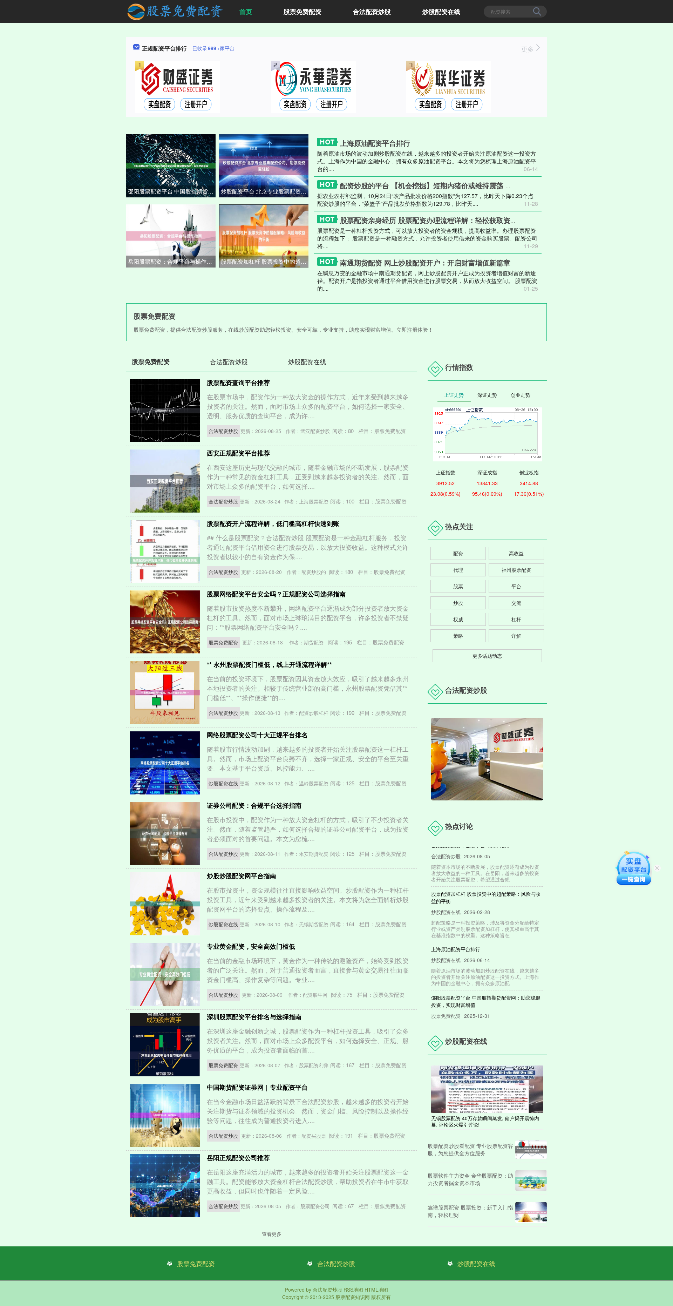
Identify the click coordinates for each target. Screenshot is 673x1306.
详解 (516, 635)
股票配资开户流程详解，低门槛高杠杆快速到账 (273, 523)
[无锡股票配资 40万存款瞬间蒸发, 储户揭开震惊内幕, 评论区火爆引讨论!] (487, 1088)
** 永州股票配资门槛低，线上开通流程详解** (269, 664)
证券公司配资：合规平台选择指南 (254, 805)
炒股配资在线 (441, 11)
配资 (458, 553)
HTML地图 (376, 1289)
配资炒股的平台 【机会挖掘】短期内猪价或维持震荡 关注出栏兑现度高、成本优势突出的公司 (486, 185)
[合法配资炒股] (174, 10)
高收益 (516, 553)
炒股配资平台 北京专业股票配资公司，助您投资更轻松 (264, 191)
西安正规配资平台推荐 (238, 453)
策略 (458, 635)
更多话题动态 (487, 655)
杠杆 (516, 619)
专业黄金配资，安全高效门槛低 (251, 946)
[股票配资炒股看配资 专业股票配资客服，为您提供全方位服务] (531, 1149)
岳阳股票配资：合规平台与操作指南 (172, 261)
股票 (458, 586)
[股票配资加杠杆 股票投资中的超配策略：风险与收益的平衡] (263, 235)
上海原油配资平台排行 (375, 143)
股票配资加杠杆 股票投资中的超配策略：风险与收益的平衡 (264, 261)
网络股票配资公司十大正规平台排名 (257, 734)
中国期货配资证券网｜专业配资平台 (257, 1087)
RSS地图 (353, 1289)
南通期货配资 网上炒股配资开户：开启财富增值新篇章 (425, 262)
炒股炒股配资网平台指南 (241, 875)
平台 (516, 586)
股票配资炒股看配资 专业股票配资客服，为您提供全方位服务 (470, 1149)
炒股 (458, 602)
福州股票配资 (516, 569)
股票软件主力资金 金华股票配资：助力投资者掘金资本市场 (470, 1179)
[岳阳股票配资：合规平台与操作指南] (171, 235)
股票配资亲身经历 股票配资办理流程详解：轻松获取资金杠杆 (435, 220)
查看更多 (271, 1233)
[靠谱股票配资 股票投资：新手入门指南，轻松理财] (531, 1212)
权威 (458, 619)
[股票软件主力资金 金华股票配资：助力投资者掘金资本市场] (531, 1180)
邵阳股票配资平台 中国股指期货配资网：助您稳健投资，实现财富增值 (172, 191)
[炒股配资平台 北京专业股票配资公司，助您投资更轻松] (263, 165)
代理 (458, 569)
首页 (245, 11)
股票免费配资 (302, 11)
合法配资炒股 (372, 11)
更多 (528, 48)
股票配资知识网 (352, 1296)
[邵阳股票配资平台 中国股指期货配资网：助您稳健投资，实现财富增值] (171, 165)
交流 (516, 602)
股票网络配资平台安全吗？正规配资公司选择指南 (276, 593)
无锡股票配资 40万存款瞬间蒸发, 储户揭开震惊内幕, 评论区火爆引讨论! (485, 1121)
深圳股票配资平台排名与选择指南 (254, 1016)
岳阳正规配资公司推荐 (238, 1157)
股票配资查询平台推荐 (238, 382)
